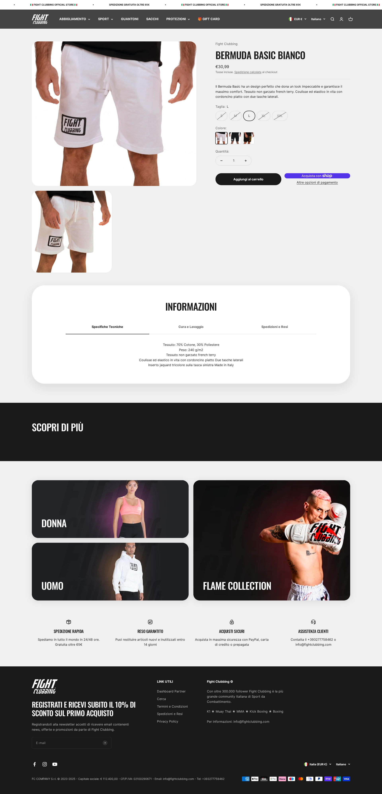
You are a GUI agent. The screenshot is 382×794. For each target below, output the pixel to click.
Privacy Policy (167, 721)
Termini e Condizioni (172, 706)
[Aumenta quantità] (245, 160)
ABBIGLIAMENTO (72, 19)
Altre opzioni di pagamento (317, 182)
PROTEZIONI (176, 19)
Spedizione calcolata (247, 72)
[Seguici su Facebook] (34, 764)
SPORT (103, 19)
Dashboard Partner (171, 691)
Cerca (161, 699)
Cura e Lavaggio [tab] (191, 327)
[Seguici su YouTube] (54, 764)
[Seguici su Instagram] (44, 764)
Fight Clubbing (226, 44)
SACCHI (152, 19)
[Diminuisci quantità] (221, 160)
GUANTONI (129, 19)
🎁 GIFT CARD (209, 19)
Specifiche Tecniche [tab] (107, 327)
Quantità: (222, 151)
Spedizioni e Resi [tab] (274, 327)
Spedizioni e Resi (170, 714)
